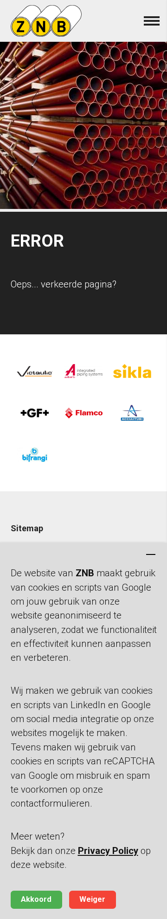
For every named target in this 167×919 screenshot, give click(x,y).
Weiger (92, 899)
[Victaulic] (35, 371)
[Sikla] (132, 371)
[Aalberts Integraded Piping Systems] (83, 371)
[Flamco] (83, 413)
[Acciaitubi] (132, 413)
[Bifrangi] (35, 455)
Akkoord (36, 899)
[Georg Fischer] (35, 413)
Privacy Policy (108, 850)
